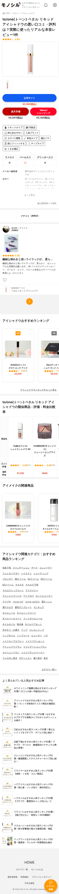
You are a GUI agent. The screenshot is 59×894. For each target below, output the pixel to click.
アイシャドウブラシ (12, 647)
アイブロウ (28, 596)
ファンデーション (21, 568)
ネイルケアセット (33, 624)
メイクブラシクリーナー (33, 652)
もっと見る (29, 195)
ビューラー (36, 635)
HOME (29, 862)
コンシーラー (45, 568)
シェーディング (40, 573)
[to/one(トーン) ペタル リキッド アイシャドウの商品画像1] (30, 59)
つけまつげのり (32, 602)
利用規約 (25, 877)
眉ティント (46, 602)
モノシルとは (37, 869)
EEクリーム (8, 585)
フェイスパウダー (11, 573)
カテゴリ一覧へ (49, 669)
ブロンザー (7, 579)
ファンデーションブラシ (35, 647)
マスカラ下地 (31, 585)
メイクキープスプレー (13, 641)
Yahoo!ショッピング (43, 111)
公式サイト (29, 97)
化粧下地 (6, 568)
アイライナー (31, 590)
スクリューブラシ (11, 652)
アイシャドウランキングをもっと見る (38, 390)
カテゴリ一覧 (22, 869)
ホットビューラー (44, 596)
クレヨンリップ (36, 630)
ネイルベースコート (12, 618)
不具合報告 (29, 883)
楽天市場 (15, 111)
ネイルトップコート (26, 613)
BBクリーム (20, 579)
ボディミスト (25, 658)
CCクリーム (33, 579)
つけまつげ (18, 602)
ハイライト (26, 573)
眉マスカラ (7, 607)
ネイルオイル (8, 624)
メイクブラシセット (35, 641)
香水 (46, 658)
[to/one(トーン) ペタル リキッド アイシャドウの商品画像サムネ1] (7, 85)
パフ (46, 635)
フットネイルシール (32, 618)
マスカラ (19, 585)
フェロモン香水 (9, 658)
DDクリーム (46, 579)
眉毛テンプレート (23, 607)
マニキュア (38, 607)
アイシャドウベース (12, 596)
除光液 (20, 624)
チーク (34, 568)
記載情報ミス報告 (48, 203)
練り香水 (37, 658)
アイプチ (6, 602)
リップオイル (8, 635)
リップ (24, 630)
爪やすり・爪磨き (11, 630)
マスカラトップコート (13, 590)
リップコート (23, 635)
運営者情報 (12, 877)
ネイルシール (8, 613)
